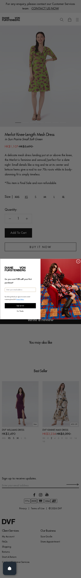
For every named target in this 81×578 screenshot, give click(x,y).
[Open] (9, 568)
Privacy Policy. (20, 299)
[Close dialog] (78, 261)
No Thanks (20, 310)
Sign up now (20, 305)
